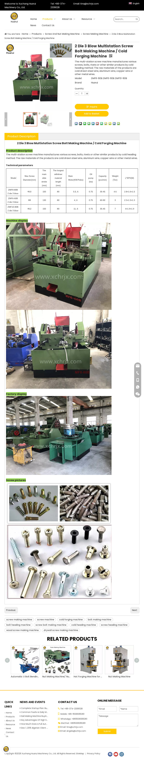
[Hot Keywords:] (136, 19)
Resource (10, 724)
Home (9, 712)
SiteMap (80, 753)
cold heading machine (83, 625)
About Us (10, 720)
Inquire (93, 106)
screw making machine (19, 619)
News (8, 728)
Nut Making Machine (119, 676)
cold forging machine (71, 619)
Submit (107, 731)
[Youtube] (116, 754)
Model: (78, 78)
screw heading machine (114, 625)
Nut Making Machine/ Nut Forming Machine (56, 676)
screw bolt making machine (51, 625)
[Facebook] (110, 754)
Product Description (21, 136)
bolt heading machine (18, 625)
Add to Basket (91, 113)
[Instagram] (121, 754)
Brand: (78, 82)
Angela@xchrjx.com (76, 731)
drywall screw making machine (61, 630)
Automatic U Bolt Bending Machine (25, 676)
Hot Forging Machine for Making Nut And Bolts (88, 676)
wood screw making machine (22, 630)
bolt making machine (99, 619)
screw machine (45, 619)
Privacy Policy (93, 753)
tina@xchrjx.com (89, 3)
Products (10, 716)
